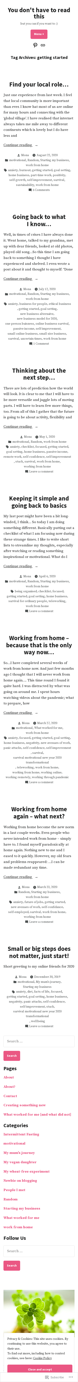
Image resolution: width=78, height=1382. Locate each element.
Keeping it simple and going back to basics (39, 501)
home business (18, 175)
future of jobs (33, 902)
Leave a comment (41, 471)
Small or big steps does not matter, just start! (39, 952)
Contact (10, 1096)
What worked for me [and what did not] (37, 1114)
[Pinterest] (35, 45)
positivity (59, 175)
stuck (19, 462)
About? (9, 1087)
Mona (25, 155)
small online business (23, 334)
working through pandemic (50, 777)
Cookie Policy (42, 1358)
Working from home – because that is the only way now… (39, 645)
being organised (26, 591)
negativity (32, 743)
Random (33, 160)
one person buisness (19, 324)
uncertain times (31, 339)
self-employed (18, 912)
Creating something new (24, 1105)
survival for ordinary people (27, 601)
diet (29, 992)
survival (59, 180)
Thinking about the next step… (39, 374)
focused (40, 447)
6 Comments (41, 190)
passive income (23, 329)
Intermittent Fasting (21, 1134)
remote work (12, 457)
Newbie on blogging (20, 1180)
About (8, 1077)
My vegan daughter (20, 1162)
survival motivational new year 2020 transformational (37, 760)
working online (51, 772)
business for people (33, 304)
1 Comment (41, 344)
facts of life (41, 992)
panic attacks (12, 748)
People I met (14, 1190)
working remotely (18, 777)
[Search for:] (39, 1041)
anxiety (13, 170)
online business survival (52, 324)
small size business (52, 334)
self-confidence (34, 457)
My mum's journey (48, 982)
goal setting (62, 170)
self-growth (17, 180)
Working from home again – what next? (39, 812)
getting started (42, 170)
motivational (17, 160)
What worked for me (48, 728)
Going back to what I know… (39, 220)
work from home (37, 165)
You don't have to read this (39, 13)
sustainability (25, 185)
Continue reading (18, 145)
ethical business (60, 304)
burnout (25, 170)
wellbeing (38, 1021)
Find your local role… (39, 84)
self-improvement (39, 180)
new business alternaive (37, 314)
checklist (27, 447)
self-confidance (52, 907)
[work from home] (42, 45)
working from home (37, 467)
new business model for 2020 (37, 319)
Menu (40, 34)
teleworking (57, 601)
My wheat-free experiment (26, 1171)
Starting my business (54, 160)
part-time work (41, 175)
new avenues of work (55, 743)
